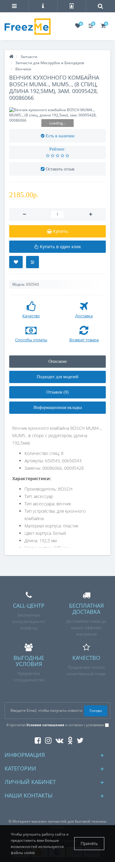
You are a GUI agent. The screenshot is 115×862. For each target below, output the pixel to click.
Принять (89, 843)
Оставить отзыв (60, 169)
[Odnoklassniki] (68, 739)
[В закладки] (16, 262)
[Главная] (11, 56)
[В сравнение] (32, 262)
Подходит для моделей (58, 376)
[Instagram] (47, 739)
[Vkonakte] (57, 739)
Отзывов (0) (57, 392)
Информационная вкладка (57, 407)
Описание (57, 361)
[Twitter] (78, 739)
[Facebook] (36, 739)
